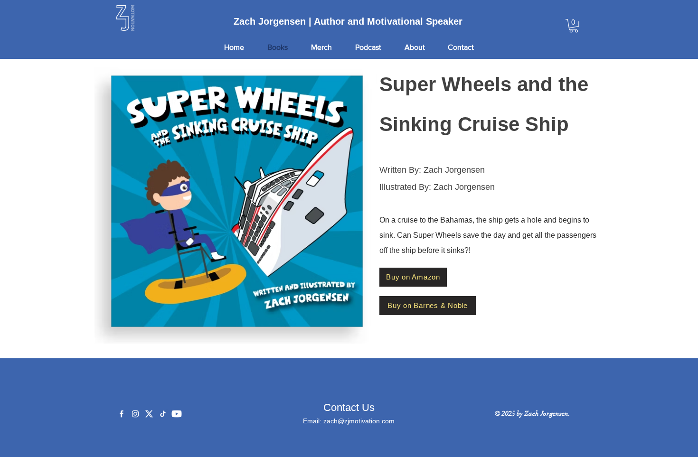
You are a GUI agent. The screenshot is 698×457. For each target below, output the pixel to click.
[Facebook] (121, 414)
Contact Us (349, 407)
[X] (149, 414)
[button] (574, 26)
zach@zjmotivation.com (359, 421)
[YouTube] (176, 414)
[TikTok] (163, 414)
